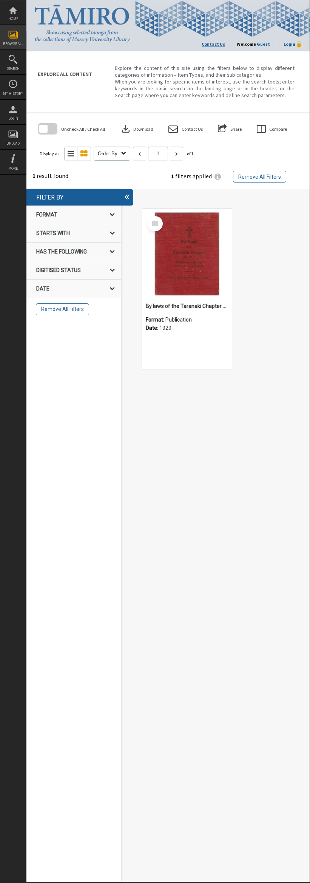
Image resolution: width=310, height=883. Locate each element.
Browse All (13, 43)
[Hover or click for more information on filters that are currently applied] (217, 177)
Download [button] (136, 129)
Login (13, 118)
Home (13, 18)
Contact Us (213, 44)
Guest (263, 44)
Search (13, 68)
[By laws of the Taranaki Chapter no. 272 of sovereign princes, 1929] (187, 253)
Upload (13, 143)
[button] (186, 129)
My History (13, 93)
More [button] (13, 168)
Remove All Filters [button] (259, 177)
